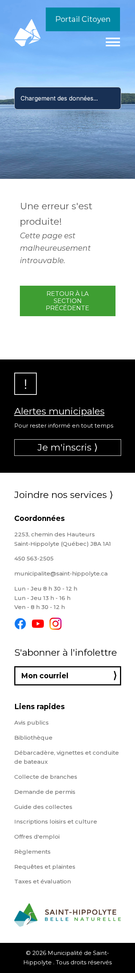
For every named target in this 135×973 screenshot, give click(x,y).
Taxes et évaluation (42, 881)
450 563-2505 (34, 558)
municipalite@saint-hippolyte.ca (61, 573)
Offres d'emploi (37, 836)
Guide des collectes (43, 806)
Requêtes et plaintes (44, 866)
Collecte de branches (45, 776)
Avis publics (31, 722)
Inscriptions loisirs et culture (55, 821)
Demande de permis (44, 791)
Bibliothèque (33, 737)
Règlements (32, 851)
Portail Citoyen (83, 19)
